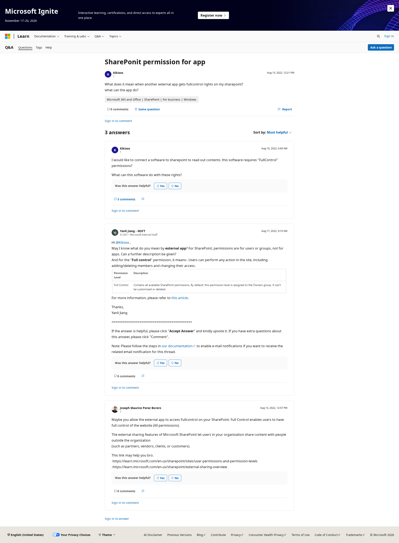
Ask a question (381, 47)
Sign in (389, 36)
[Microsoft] (7, 36)
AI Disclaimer (153, 535)
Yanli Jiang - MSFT (132, 231)
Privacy (236, 535)
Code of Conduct (326, 535)
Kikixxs (118, 73)
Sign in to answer (117, 519)
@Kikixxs (123, 242)
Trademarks (354, 535)
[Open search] (378, 36)
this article (179, 298)
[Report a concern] (143, 199)
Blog (200, 535)
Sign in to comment (118, 121)
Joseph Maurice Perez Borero (140, 408)
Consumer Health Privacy (266, 535)
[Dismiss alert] (390, 8)
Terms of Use (301, 535)
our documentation (177, 346)
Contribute (218, 535)
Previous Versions (179, 535)
